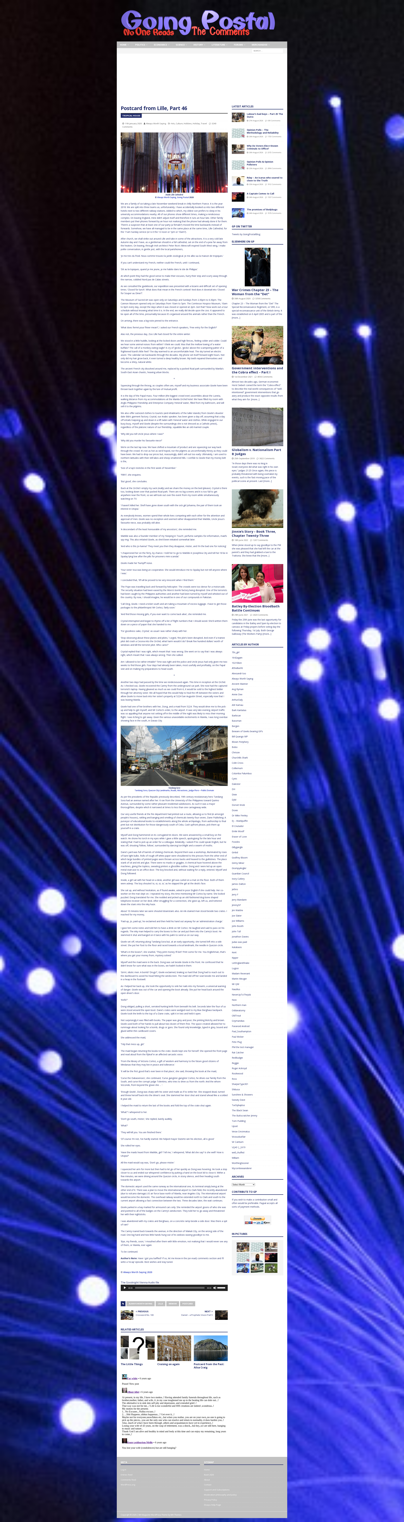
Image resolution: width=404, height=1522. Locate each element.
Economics (160, 44)
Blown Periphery (240, 741)
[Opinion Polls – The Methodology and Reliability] (238, 133)
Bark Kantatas (239, 710)
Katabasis (237, 947)
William (235, 1157)
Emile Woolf (238, 831)
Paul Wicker (238, 1036)
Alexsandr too (239, 673)
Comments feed (128, 1479)
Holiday (196, 123)
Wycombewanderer (242, 1168)
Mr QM (235, 984)
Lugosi (235, 968)
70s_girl (235, 652)
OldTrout (236, 1015)
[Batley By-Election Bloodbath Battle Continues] (257, 583)
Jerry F (235, 894)
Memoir (173, 1303)
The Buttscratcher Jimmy (244, 1115)
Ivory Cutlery (238, 878)
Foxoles (236, 841)
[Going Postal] (198, 39)
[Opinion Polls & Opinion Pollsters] (238, 165)
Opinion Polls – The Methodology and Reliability (263, 131)
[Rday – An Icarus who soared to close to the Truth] (238, 181)
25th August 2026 (256, 168)
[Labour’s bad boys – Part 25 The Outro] (238, 117)
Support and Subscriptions (217, 1489)
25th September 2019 (244, 458)
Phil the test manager (243, 1047)
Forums (238, 44)
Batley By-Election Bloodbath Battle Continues (256, 608)
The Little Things (132, 1364)
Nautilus (236, 989)
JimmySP (236, 905)
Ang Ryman (238, 689)
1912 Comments (274, 184)
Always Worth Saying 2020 (137, 1272)
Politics (140, 44)
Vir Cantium (238, 1141)
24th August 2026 (256, 197)
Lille (160, 1303)
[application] (174, 1288)
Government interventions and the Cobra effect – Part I (257, 370)
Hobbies (188, 123)
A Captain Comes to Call (260, 193)
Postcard (187, 1303)
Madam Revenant (241, 973)
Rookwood (237, 1073)
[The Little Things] (138, 1348)
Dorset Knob (238, 804)
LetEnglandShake (240, 962)
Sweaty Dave (238, 1099)
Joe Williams (238, 920)
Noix (234, 999)
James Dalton (239, 883)
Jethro (235, 889)
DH (233, 789)
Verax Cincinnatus (241, 1131)
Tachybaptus (238, 1105)
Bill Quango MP (240, 736)
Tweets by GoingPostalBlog (246, 234)
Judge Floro (194, 790)
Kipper (235, 957)
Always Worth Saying (156, 123)
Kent (234, 952)
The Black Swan (240, 1110)
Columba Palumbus (242, 773)
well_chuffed (238, 1152)
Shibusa (236, 1089)
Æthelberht (237, 668)
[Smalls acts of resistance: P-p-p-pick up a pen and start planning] (257, 1268)
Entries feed (126, 1474)
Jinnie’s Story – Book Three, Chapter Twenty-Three (254, 533)
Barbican (236, 715)
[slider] (221, 1287)
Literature (218, 44)
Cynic (234, 778)
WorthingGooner (240, 1163)
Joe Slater (237, 915)
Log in (123, 1469)
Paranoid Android (241, 1026)
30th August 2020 (242, 298)
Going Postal (183, 197)
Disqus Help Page (212, 1504)
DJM (234, 799)
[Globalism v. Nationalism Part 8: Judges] (257, 427)
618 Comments (274, 120)
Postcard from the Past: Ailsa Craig (209, 1365)
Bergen (235, 726)
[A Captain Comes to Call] (238, 197)
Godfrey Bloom (240, 857)
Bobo (235, 747)
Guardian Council (240, 873)
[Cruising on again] (174, 1348)
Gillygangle (237, 847)
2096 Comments (274, 168)
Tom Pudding (239, 1120)
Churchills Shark (240, 757)
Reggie (235, 1063)
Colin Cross (237, 762)
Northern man (239, 1005)
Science (180, 44)
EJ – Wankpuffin (240, 820)
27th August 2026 (256, 120)
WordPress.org (128, 1484)
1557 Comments (274, 197)
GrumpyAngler (239, 868)
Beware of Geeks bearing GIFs (247, 731)
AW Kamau (237, 704)
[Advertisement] (202, 81)
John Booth (238, 926)
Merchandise (259, 44)
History (198, 44)
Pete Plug (237, 1041)
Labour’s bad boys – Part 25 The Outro (265, 115)
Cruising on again (168, 1364)
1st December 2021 (243, 376)
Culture (179, 123)
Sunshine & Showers (242, 1094)
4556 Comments (265, 376)
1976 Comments (274, 213)
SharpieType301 (240, 1084)
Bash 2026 (209, 1474)
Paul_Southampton (241, 1031)
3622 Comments (267, 458)
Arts (173, 123)
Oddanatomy (238, 1010)
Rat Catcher (238, 1052)
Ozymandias (238, 1020)
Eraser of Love (239, 836)
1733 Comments (274, 136)
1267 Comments (260, 540)
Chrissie (236, 752)
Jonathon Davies (240, 936)
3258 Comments (262, 298)
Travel (204, 123)
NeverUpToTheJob (241, 994)
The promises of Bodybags (262, 209)
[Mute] (214, 1287)
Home (123, 44)
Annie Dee (237, 694)
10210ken (237, 662)
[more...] (236, 317)
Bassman (236, 720)
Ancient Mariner (240, 683)
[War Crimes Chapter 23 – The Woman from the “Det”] (257, 267)
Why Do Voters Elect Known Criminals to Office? (262, 147)
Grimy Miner (238, 862)
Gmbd (235, 852)
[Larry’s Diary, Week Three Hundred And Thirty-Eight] (271, 1268)
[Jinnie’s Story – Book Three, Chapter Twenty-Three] (257, 508)
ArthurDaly (237, 699)
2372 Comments (274, 152)
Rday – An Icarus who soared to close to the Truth (264, 179)
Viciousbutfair (239, 1136)
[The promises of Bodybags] (238, 213)
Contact (207, 1484)
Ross (234, 1078)
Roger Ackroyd (239, 1068)
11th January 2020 (133, 123)
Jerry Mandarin (239, 899)
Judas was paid (239, 941)
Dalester (236, 783)
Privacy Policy (210, 1499)
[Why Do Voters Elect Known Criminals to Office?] (238, 149)
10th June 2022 (241, 540)
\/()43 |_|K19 (238, 1147)
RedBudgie (237, 1057)
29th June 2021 (241, 614)
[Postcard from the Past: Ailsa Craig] (211, 1348)
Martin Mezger (239, 978)
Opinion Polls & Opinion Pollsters (260, 163)
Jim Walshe (237, 910)
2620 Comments (260, 614)
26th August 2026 (256, 136)
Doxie (235, 810)
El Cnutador (238, 826)
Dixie (234, 794)
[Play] (124, 1287)
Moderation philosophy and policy (220, 1494)
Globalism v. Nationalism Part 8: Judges (256, 452)
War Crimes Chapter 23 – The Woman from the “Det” (255, 292)
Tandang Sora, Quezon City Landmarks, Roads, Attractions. (161, 790)
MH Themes (176, 1514)
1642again (237, 657)
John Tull (236, 931)
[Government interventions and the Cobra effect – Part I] (257, 345)
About (207, 1479)
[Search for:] (267, 50)
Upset (235, 1126)
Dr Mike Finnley (240, 815)
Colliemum (237, 768)
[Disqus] (174, 1412)
